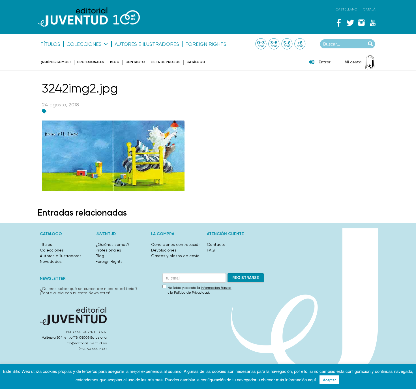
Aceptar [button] (329, 379)
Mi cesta (353, 62)
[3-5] (273, 44)
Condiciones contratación (176, 244)
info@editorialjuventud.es (86, 343)
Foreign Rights (205, 44)
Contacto (135, 62)
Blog (114, 62)
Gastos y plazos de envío (175, 255)
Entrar (325, 62)
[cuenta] (311, 62)
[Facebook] (338, 22)
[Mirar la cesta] (370, 62)
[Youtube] (372, 22)
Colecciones (84, 44)
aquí (312, 379)
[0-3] (260, 44)
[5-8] (286, 44)
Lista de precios (166, 62)
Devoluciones (164, 250)
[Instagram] (361, 22)
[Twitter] (350, 22)
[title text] (89, 17)
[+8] (299, 44)
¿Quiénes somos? (55, 62)
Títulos (50, 44)
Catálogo (195, 62)
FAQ (211, 250)
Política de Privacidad (191, 293)
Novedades (51, 261)
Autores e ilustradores (147, 44)
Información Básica (216, 288)
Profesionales (90, 62)
